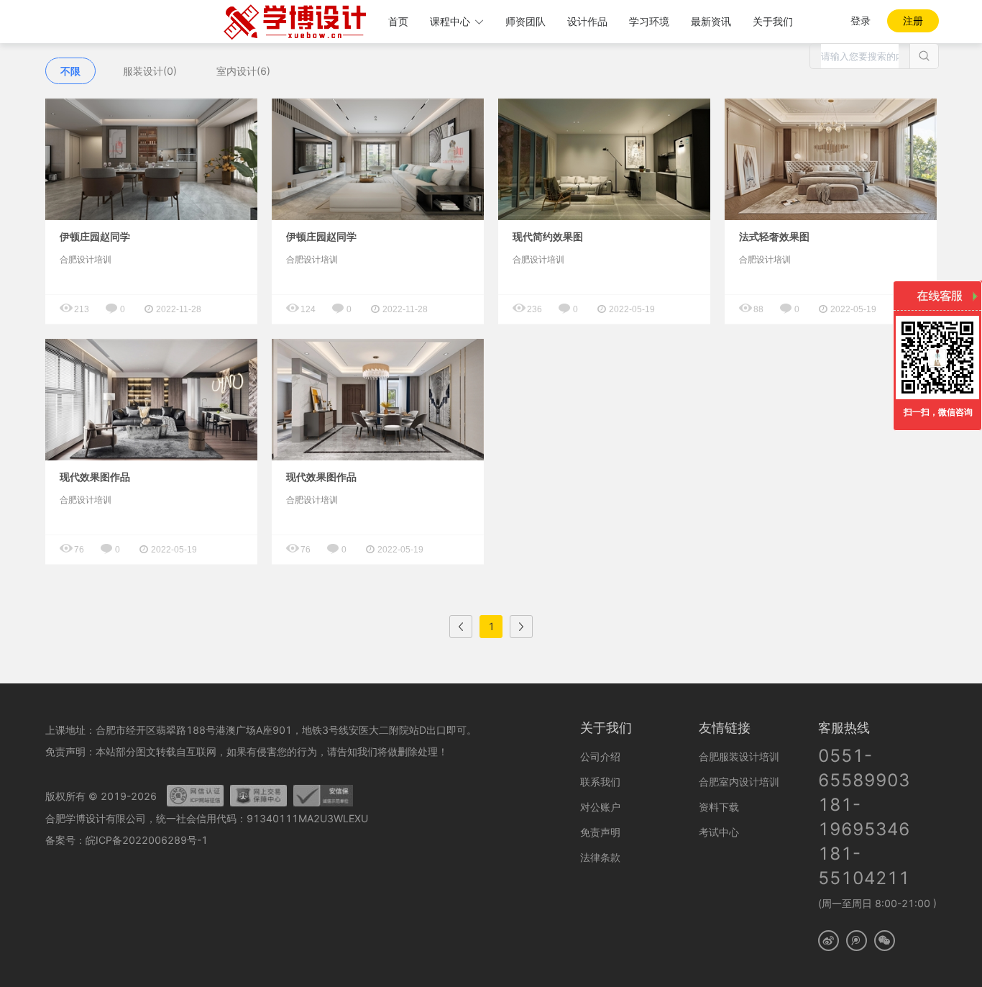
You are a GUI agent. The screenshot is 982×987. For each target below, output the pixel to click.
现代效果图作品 (95, 477)
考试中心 (719, 832)
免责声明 (600, 832)
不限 (70, 71)
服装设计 (150, 71)
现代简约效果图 (548, 236)
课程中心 (450, 21)
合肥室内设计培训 (739, 782)
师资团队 (525, 21)
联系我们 (600, 782)
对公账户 (600, 807)
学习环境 (649, 21)
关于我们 (773, 21)
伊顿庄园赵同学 (95, 236)
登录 (860, 20)
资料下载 (719, 807)
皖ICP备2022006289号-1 (147, 840)
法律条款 (600, 857)
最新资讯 (711, 21)
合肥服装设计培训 (739, 756)
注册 (913, 20)
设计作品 (587, 21)
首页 (398, 21)
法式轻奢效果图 (774, 236)
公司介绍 (600, 756)
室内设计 (243, 71)
